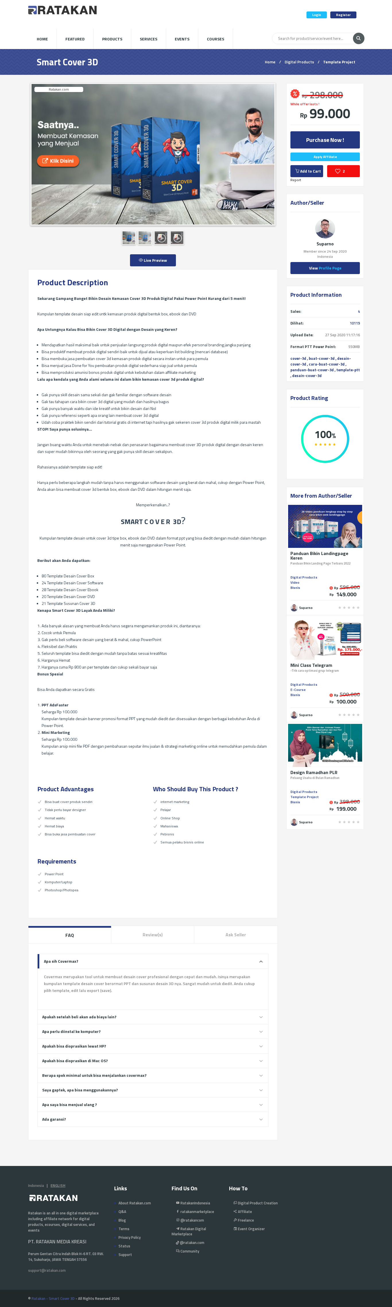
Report (295, 180)
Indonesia (36, 1185)
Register (343, 14)
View (325, 268)
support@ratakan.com (47, 1270)
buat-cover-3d (322, 358)
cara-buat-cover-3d (327, 364)
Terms (124, 1229)
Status (124, 1246)
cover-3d (298, 358)
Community (189, 1251)
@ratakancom (192, 1220)
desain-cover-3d (307, 375)
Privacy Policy (130, 1237)
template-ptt (348, 370)
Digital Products (299, 62)
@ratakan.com (191, 1242)
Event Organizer (251, 1229)
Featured (75, 39)
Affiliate (244, 1211)
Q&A (122, 1211)
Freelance (245, 1220)
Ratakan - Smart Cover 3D (53, 1298)
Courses (215, 39)
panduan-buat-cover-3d (312, 370)
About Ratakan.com (135, 1203)
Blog (122, 1220)
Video (294, 582)
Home (42, 39)
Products (112, 39)
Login (316, 14)
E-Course (298, 689)
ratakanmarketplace (197, 1211)
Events (182, 39)
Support (125, 1254)
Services (148, 39)
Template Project (339, 62)
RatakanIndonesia (195, 1203)
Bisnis (295, 587)
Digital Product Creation (257, 1203)
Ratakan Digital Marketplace (189, 1231)
